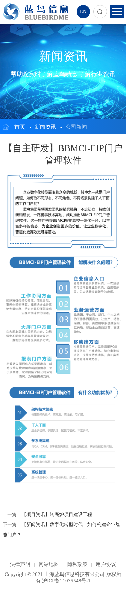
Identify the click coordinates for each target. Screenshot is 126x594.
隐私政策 (77, 564)
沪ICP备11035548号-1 (66, 580)
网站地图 (49, 564)
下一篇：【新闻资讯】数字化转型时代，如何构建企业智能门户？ (61, 529)
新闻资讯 (45, 127)
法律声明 (20, 564)
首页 (19, 127)
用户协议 (106, 564)
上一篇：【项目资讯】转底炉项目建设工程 (47, 514)
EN (83, 11)
